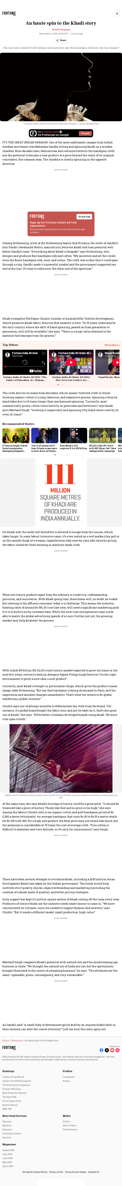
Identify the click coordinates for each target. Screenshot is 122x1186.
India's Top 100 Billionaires (16, 1080)
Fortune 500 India (11, 1089)
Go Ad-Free (84, 216)
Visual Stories (70, 1129)
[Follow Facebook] (101, 1050)
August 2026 (8, 1150)
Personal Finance (11, 1133)
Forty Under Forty (11, 1101)
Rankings (8, 1071)
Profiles (67, 1071)
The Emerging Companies (16, 1084)
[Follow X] (107, 1050)
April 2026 (7, 1166)
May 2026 (7, 1162)
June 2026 (7, 1158)
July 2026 (7, 1154)
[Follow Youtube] (112, 1050)
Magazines (9, 1144)
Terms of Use (56, 1172)
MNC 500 (7, 1109)
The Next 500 (9, 1097)
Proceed (85, 133)
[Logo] (9, 14)
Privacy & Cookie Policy (35, 1172)
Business (7, 1121)
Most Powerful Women (14, 1093)
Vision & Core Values (75, 1172)
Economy (7, 1129)
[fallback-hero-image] (15, 435)
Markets (6, 1125)
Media (67, 1115)
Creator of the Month (13, 1076)
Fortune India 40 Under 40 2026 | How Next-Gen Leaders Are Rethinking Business (71, 380)
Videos (66, 1121)
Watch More (111, 345)
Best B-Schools (10, 1105)
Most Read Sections (14, 1115)
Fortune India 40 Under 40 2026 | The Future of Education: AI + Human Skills (24, 380)
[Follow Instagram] (117, 1050)
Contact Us (93, 1172)
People (66, 1080)
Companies (69, 1076)
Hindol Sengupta (61, 29)
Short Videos (69, 1125)
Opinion (6, 1137)
